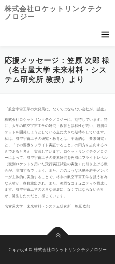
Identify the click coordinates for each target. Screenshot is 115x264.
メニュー (105, 34)
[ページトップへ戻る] (57, 235)
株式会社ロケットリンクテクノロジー (54, 12)
